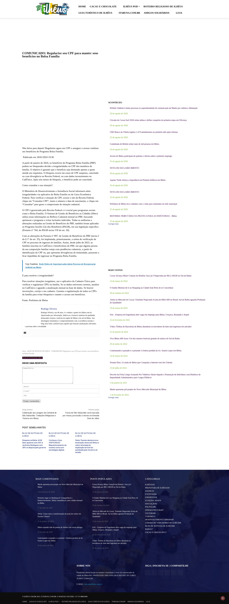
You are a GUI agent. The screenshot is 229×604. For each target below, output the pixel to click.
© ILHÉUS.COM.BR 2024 (31, 597)
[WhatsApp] (173, 572)
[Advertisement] (60, 125)
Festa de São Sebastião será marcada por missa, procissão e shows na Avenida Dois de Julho (81, 416)
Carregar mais (113, 224)
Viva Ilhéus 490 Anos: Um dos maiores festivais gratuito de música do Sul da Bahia (145, 338)
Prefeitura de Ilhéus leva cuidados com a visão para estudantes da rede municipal (143, 204)
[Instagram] (154, 572)
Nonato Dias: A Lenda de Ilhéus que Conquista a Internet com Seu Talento (141, 362)
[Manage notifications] (223, 598)
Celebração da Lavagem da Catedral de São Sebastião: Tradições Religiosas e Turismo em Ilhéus (39, 416)
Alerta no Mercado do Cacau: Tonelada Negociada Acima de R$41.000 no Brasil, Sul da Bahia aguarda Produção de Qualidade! (115, 513)
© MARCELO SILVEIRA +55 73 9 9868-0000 (72, 597)
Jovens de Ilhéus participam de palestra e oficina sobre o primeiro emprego (141, 156)
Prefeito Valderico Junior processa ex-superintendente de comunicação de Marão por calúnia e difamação (153, 108)
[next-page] (23, 456)
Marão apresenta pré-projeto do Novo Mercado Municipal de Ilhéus (138, 389)
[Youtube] (180, 572)
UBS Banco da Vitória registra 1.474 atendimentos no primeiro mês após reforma (144, 132)
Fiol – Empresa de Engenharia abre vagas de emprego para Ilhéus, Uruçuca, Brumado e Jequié (149, 315)
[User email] (25, 333)
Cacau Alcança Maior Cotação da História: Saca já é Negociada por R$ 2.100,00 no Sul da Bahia (150, 276)
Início (24, 351)
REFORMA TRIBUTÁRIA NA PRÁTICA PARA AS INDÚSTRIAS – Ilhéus (143, 216)
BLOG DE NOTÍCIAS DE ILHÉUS (38, 351)
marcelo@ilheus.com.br (93, 584)
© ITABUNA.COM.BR (49, 597)
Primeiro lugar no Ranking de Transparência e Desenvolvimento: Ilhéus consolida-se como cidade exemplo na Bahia (60, 500)
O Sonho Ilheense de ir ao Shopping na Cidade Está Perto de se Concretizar (141, 288)
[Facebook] (147, 572)
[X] (160, 572)
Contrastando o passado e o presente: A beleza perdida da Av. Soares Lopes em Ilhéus (145, 350)
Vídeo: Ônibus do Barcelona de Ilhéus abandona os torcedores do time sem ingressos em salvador (150, 326)
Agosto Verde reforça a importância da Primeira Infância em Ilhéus (138, 180)
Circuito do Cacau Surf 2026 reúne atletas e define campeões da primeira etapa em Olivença (148, 120)
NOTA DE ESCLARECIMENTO (124, 168)
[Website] (167, 572)
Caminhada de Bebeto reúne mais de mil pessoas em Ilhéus (134, 144)
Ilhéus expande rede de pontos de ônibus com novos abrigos (60, 527)
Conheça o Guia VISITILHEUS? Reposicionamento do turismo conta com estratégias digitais (58, 445)
